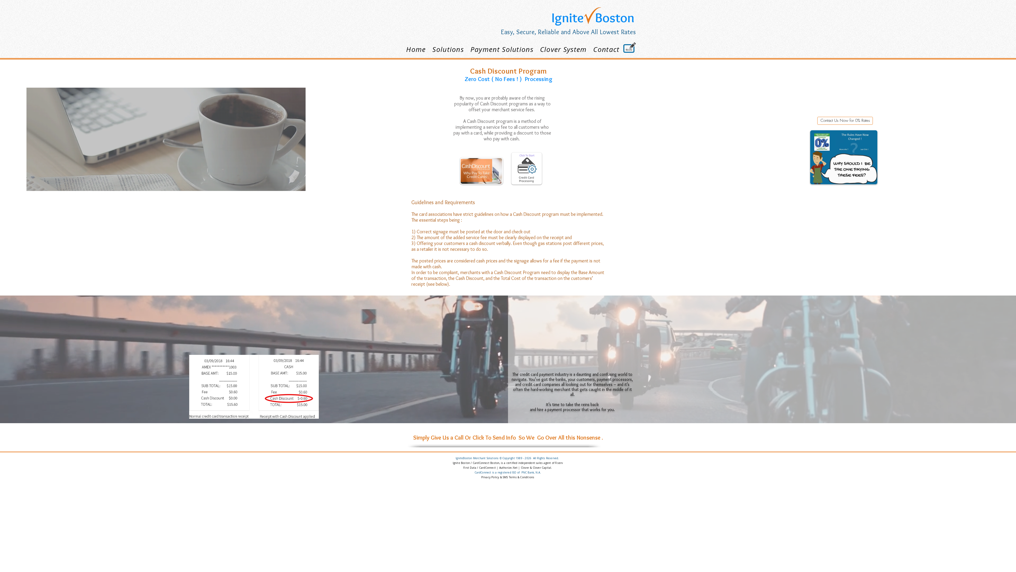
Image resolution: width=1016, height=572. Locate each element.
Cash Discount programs (504, 104)
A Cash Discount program (488, 121)
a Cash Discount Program (515, 272)
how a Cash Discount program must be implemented (551, 214)
